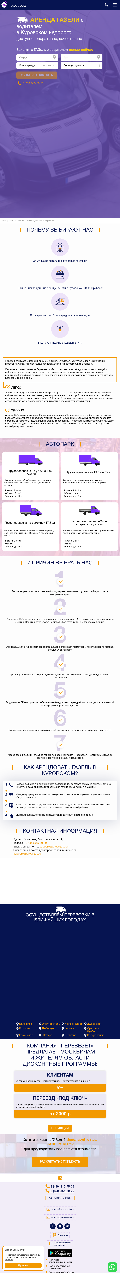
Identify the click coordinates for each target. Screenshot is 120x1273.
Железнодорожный (74, 1024)
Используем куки (15, 1250)
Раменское (26, 1035)
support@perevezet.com (54, 847)
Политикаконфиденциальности (60, 1261)
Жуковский (94, 1024)
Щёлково (70, 1035)
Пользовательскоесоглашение (59, 1267)
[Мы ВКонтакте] (67, 1226)
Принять (23, 1265)
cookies (9, 1259)
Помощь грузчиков (74, 66)
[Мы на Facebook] (53, 1226)
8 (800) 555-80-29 (36, 843)
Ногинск (70, 1028)
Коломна (24, 1028)
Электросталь (51, 1024)
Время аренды (27, 66)
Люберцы (48, 1028)
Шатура (47, 1035)
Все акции (60, 1128)
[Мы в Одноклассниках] (60, 1226)
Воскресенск (95, 1035)
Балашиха (25, 1024)
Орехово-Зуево (93, 1029)
